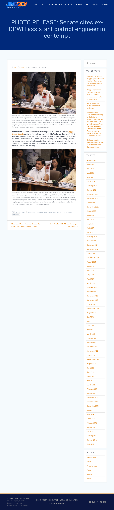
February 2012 (92, 436)
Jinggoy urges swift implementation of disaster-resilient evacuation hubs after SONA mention (94, 94)
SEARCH (105, 5)
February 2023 (92, 338)
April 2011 (90, 444)
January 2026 (92, 190)
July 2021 (90, 410)
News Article (91, 457)
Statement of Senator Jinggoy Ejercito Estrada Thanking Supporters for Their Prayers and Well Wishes (95, 81)
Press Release (92, 466)
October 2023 (91, 304)
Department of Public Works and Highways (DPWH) (44, 212)
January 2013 (92, 427)
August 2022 (91, 364)
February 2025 (92, 236)
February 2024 (92, 287)
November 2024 (92, 249)
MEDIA (67, 5)
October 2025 (91, 203)
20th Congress (20, 212)
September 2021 (93, 406)
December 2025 (92, 194)
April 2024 (90, 279)
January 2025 (92, 241)
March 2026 (91, 181)
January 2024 (92, 292)
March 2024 (91, 283)
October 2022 (91, 355)
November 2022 (92, 351)
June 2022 (90, 372)
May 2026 (90, 173)
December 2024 (92, 245)
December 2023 (92, 296)
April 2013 (90, 414)
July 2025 (90, 215)
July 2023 (90, 317)
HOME (35, 5)
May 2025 (90, 224)
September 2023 (93, 309)
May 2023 (90, 325)
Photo (22, 67)
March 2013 (91, 419)
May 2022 (90, 376)
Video (89, 479)
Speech (89, 474)
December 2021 (92, 398)
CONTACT (95, 5)
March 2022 (91, 385)
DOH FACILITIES (81, 5)
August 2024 (91, 262)
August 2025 (91, 211)
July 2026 (90, 164)
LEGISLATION (54, 5)
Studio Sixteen (23, 506)
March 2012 (91, 431)
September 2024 (93, 258)
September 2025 (93, 207)
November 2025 (92, 198)
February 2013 (92, 423)
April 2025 (90, 228)
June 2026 (90, 169)
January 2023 (92, 342)
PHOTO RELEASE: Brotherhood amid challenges (93, 106)
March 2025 (91, 232)
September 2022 (93, 359)
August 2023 (91, 313)
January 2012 (92, 440)
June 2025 (90, 220)
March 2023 (91, 334)
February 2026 (92, 186)
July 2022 (90, 368)
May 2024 (90, 275)
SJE (15, 67)
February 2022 (92, 389)
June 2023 (90, 321)
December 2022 (92, 347)
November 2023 (92, 300)
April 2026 (90, 177)
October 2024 (91, 253)
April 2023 (90, 330)
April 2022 (90, 381)
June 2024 (90, 270)
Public (89, 470)
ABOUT (44, 5)
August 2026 (91, 160)
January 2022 (92, 393)
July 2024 (90, 266)
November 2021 (92, 402)
